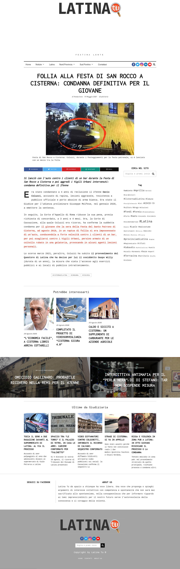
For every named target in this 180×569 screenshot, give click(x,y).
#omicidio (147, 231)
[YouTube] (150, 64)
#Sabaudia (129, 247)
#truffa (152, 256)
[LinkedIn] (146, 64)
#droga (135, 207)
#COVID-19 (148, 203)
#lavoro (126, 227)
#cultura (128, 207)
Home (28, 64)
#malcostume (144, 227)
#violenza (86, 275)
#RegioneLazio (130, 243)
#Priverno (141, 235)
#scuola (127, 251)
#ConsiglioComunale (130, 203)
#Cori (140, 203)
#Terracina (130, 255)
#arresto (148, 190)
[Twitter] (137, 64)
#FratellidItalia (148, 212)
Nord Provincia (65, 64)
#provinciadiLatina (136, 239)
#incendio (142, 216)
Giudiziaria (103, 97)
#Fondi (128, 211)
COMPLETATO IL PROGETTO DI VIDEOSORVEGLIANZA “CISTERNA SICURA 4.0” (68, 337)
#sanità (152, 247)
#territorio (143, 256)
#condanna (75, 275)
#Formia (137, 211)
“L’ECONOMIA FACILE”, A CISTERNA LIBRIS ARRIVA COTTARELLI (38, 341)
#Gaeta (134, 216)
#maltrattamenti (129, 231)
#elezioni (144, 207)
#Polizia (127, 235)
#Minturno (139, 231)
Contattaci (102, 64)
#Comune (149, 199)
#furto (127, 216)
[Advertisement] (90, 35)
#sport (151, 251)
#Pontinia (134, 235)
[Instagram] (142, 64)
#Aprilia (139, 190)
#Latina (145, 221)
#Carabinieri (129, 195)
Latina (52, 64)
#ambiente (128, 190)
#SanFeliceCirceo (142, 247)
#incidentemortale (131, 222)
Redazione (78, 97)
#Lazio (133, 226)
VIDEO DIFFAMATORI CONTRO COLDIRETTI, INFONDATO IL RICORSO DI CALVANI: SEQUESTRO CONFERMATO (90, 442)
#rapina (151, 239)
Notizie (39, 64)
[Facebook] (133, 64)
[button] (153, 174)
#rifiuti (141, 243)
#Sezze (144, 251)
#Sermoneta (136, 251)
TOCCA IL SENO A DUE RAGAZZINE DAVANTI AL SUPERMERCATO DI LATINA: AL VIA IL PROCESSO (36, 442)
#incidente (151, 216)
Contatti (88, 558)
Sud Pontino (85, 64)
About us (98, 558)
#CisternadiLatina (60, 275)
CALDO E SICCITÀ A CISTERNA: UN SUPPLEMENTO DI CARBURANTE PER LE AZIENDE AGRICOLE (101, 334)
